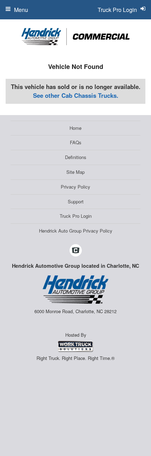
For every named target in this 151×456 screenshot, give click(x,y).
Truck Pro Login (76, 216)
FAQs (75, 142)
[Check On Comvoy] (76, 250)
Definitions (75, 157)
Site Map (75, 172)
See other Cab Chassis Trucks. (75, 95)
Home (75, 128)
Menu (21, 10)
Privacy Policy (75, 186)
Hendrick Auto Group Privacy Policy (75, 230)
